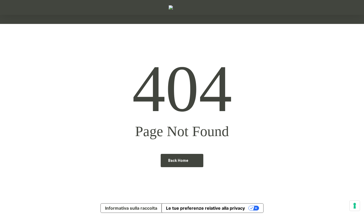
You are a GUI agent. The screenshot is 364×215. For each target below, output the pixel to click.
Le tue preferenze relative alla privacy (205, 208)
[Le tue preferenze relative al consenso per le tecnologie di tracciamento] (355, 206)
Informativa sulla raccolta (131, 208)
